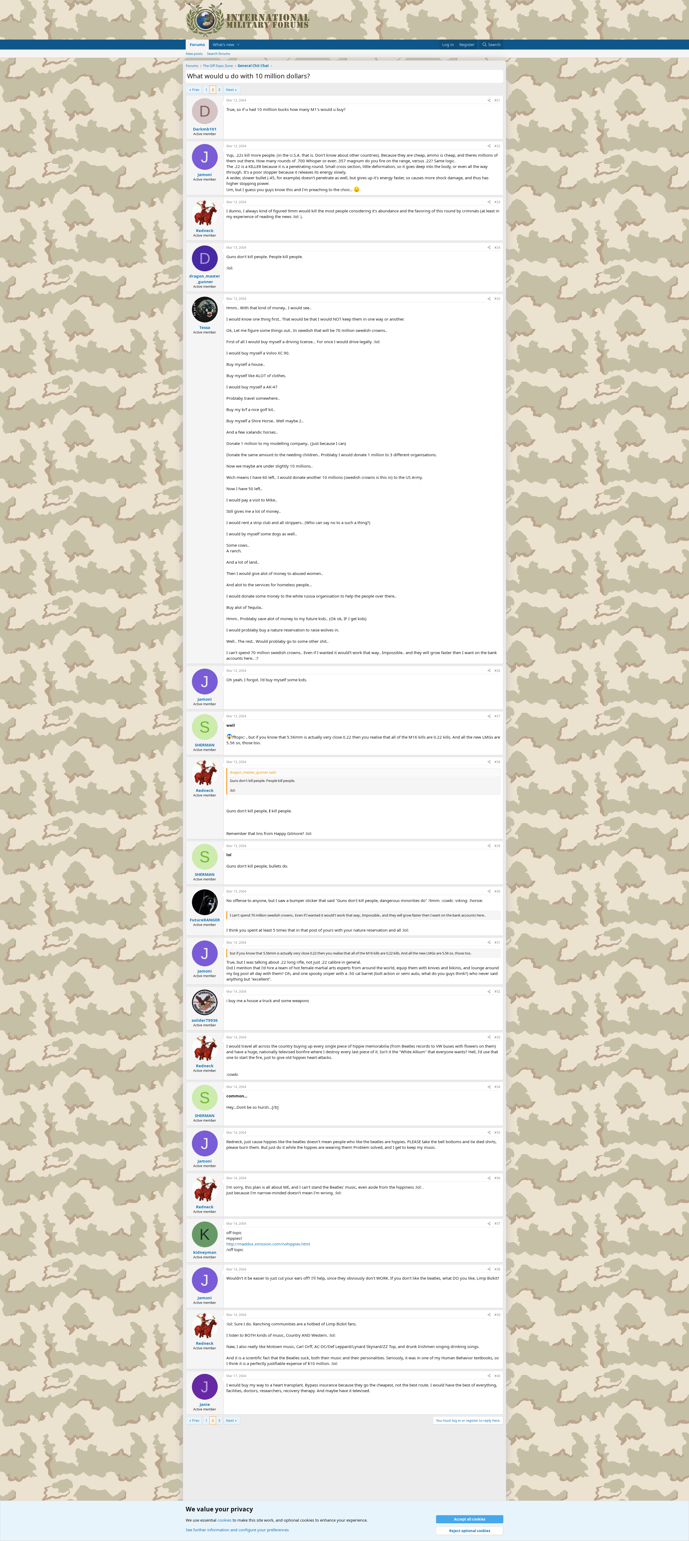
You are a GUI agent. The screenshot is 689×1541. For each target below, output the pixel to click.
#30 (497, 891)
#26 (497, 670)
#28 (497, 762)
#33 (497, 1037)
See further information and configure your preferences (237, 1529)
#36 (497, 1178)
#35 (497, 1132)
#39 (497, 1314)
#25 (497, 298)
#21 (497, 100)
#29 (497, 846)
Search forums (218, 53)
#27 (497, 716)
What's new (223, 44)
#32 (497, 991)
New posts (194, 53)
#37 (497, 1223)
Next (230, 89)
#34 (497, 1086)
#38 (497, 1269)
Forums (197, 44)
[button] (238, 45)
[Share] (489, 100)
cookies (224, 1520)
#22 (497, 146)
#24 (497, 247)
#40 (497, 1376)
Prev (195, 89)
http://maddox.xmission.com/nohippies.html (268, 1244)
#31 (497, 942)
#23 (497, 202)
